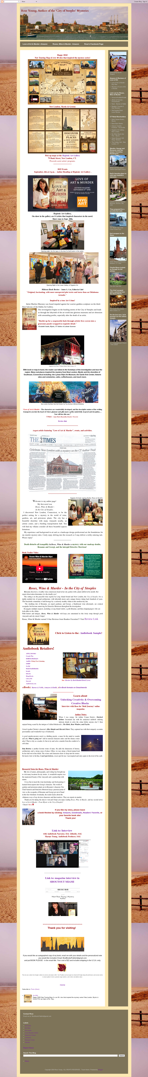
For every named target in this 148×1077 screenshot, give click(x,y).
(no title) (35, 995)
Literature (28, 1037)
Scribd (28, 666)
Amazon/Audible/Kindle (119, 97)
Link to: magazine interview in (62, 878)
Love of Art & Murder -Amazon (35, 44)
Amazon (67, 813)
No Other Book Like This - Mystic (118, 135)
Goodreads (77, 813)
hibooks (28, 674)
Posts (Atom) (35, 989)
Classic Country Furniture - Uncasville (118, 126)
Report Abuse (28, 1048)
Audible (28, 661)
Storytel (28, 681)
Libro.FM (29, 678)
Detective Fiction (30, 1035)
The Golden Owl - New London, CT (119, 143)
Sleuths (27, 1042)
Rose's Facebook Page (93, 44)
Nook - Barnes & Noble (119, 104)
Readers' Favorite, (91, 813)
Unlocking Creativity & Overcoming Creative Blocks (81, 701)
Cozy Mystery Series (31, 1033)
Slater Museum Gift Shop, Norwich (118, 139)
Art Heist (28, 1028)
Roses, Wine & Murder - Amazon (66, 44)
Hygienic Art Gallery (71, 155)
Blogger (100, 1069)
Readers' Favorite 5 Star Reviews (118, 107)
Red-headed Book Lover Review (117, 111)
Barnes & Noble (37, 687)
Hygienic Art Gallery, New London (118, 130)
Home (62, 985)
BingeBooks (29, 676)
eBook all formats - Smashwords (118, 100)
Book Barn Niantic (117, 123)
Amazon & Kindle (50, 687)
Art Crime (28, 1025)
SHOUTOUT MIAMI (62, 881)
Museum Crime (30, 1040)
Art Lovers (28, 1030)
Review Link (91, 619)
